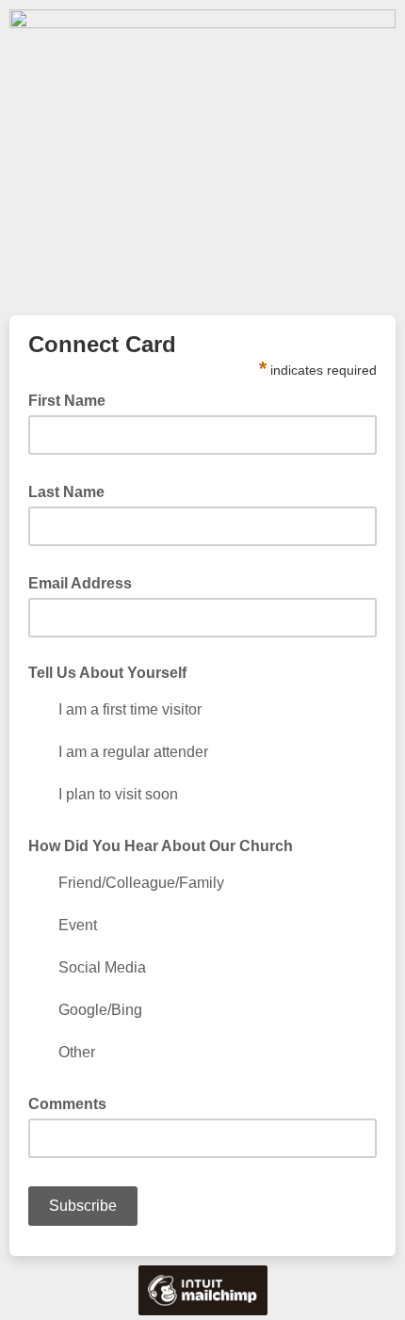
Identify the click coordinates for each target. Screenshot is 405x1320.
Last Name (72, 490)
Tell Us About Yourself (107, 673)
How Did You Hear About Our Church (160, 846)
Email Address (85, 581)
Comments (67, 1104)
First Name (72, 399)
